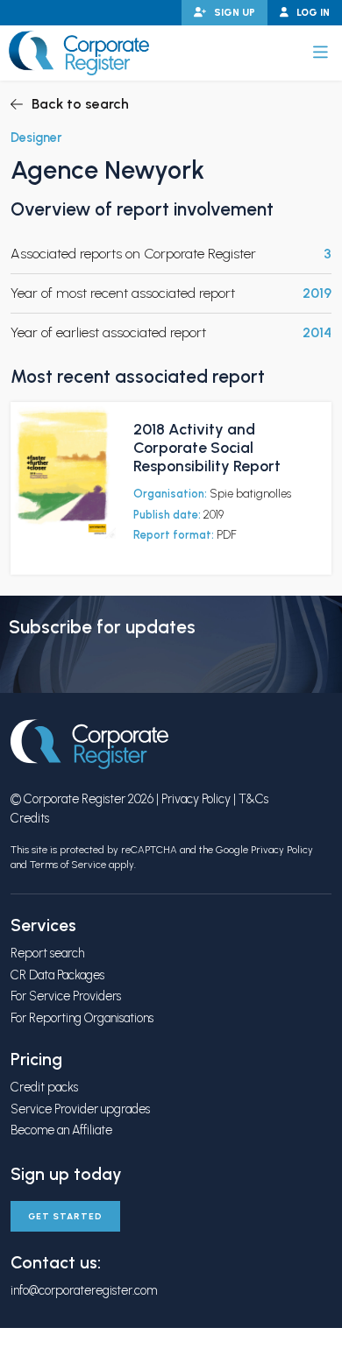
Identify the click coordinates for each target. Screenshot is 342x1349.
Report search (47, 953)
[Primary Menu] (320, 52)
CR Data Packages (57, 975)
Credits (30, 818)
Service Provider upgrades (80, 1109)
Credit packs (44, 1087)
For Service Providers (66, 996)
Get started (65, 1216)
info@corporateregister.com (84, 1290)
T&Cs (253, 799)
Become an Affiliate (61, 1130)
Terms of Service (68, 864)
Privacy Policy (196, 799)
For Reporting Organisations (82, 1018)
